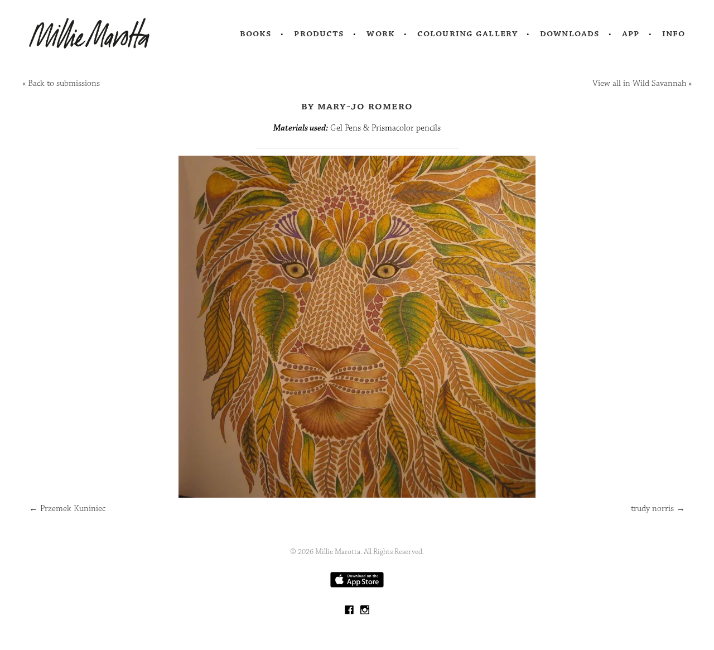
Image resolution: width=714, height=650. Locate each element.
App (630, 33)
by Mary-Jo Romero (357, 106)
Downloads (570, 33)
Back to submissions (64, 83)
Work (380, 33)
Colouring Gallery (467, 33)
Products (319, 33)
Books (256, 33)
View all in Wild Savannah (639, 83)
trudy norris (658, 508)
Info (674, 33)
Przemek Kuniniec (67, 508)
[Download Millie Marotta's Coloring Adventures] (357, 585)
